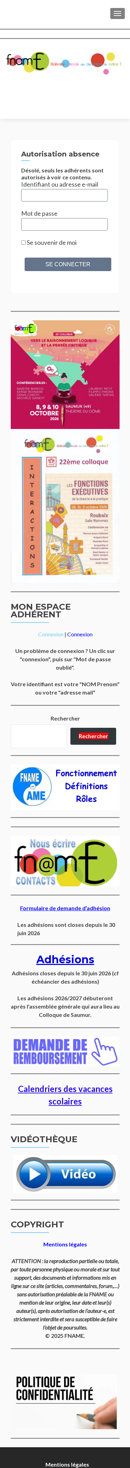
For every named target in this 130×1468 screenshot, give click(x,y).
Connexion (50, 634)
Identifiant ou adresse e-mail (59, 184)
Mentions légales (67, 1464)
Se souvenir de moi (51, 242)
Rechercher (65, 718)
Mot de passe (39, 213)
